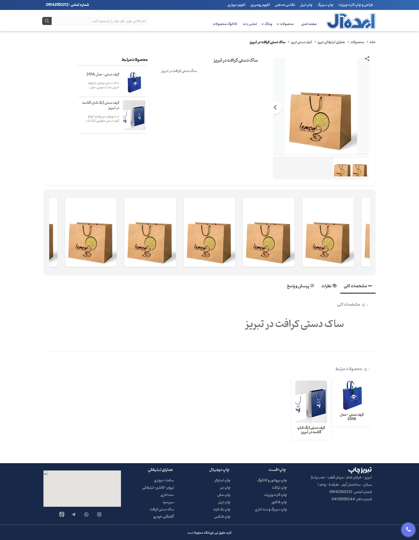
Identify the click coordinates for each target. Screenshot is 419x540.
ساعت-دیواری (164, 480)
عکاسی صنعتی (285, 4)
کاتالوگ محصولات (225, 24)
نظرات (326, 286)
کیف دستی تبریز (301, 42)
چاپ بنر (225, 487)
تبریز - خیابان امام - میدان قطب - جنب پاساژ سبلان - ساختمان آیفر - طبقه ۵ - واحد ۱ (341, 481)
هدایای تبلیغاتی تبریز (331, 42)
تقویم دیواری (236, 4)
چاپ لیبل (306, 4)
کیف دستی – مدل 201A (102, 74)
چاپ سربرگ (325, 4)
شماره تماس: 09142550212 (350, 492)
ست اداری (167, 495)
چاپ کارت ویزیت (275, 495)
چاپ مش (224, 495)
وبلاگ (268, 24)
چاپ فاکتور (279, 502)
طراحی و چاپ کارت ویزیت (355, 4)
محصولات (287, 24)
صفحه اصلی (309, 24)
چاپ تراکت (279, 487)
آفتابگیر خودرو (163, 516)
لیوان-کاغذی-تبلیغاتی (158, 487)
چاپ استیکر (222, 480)
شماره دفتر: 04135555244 (351, 499)
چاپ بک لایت (222, 509)
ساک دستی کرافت (162, 509)
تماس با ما (250, 24)
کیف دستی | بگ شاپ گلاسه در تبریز (100, 105)
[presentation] (367, 107)
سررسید (168, 502)
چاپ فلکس (222, 516)
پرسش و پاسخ (298, 286)
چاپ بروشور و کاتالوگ (272, 480)
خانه (373, 42)
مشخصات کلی (355, 286)
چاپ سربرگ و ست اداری (271, 509)
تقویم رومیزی (260, 4)
